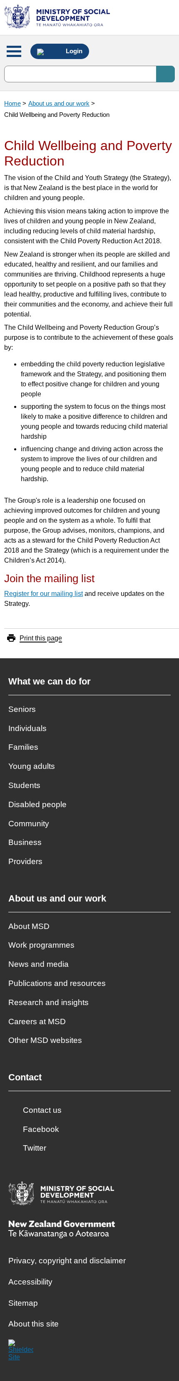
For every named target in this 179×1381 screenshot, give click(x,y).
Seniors (22, 709)
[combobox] (89, 74)
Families (23, 747)
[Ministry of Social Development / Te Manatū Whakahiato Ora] (58, 17)
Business (25, 842)
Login (73, 51)
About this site (33, 1323)
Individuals (27, 728)
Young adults (31, 766)
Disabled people (37, 804)
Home (12, 103)
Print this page (41, 638)
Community (28, 823)
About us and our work (59, 103)
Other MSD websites (45, 1040)
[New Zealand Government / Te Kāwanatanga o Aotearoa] (61, 1230)
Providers (25, 861)
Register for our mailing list (43, 593)
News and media (38, 964)
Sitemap (23, 1303)
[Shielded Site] (20, 1351)
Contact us (42, 1110)
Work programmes (41, 945)
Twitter (34, 1148)
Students (24, 785)
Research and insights (48, 1002)
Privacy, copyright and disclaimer (67, 1260)
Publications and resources (57, 983)
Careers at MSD (37, 1021)
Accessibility (30, 1281)
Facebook (41, 1129)
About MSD (29, 926)
